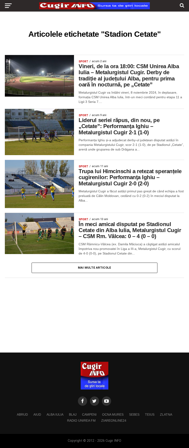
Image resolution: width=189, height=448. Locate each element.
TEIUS (149, 414)
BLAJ (73, 414)
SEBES (134, 414)
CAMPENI (89, 414)
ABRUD (22, 414)
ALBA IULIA (55, 414)
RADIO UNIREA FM (81, 420)
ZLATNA (166, 414)
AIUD (37, 414)
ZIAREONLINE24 (113, 420)
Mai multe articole (94, 267)
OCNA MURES (113, 414)
